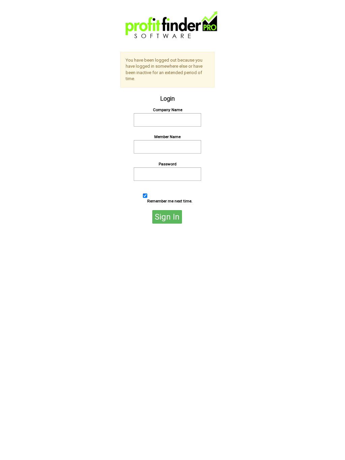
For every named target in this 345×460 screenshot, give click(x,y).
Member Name (167, 136)
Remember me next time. (169, 201)
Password (168, 164)
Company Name (167, 109)
